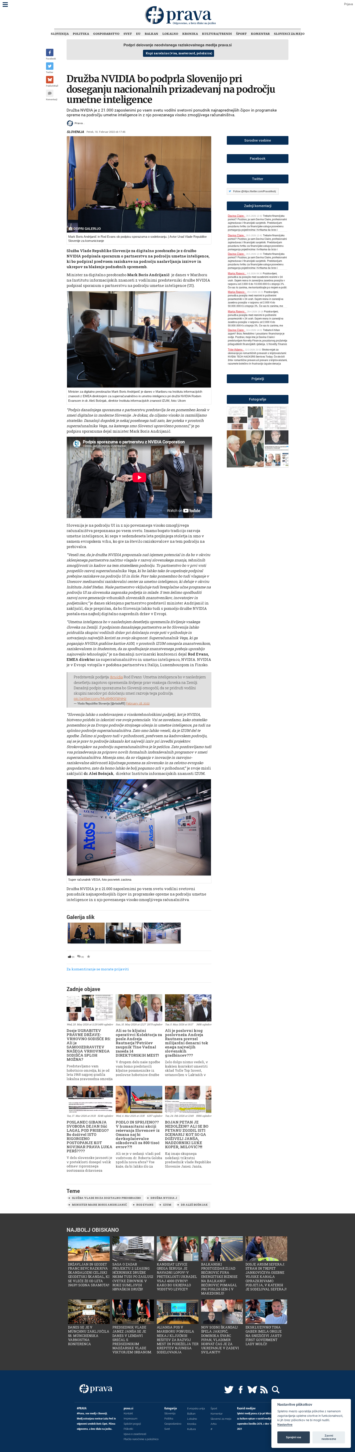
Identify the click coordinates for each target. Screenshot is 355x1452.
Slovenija (60, 34)
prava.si (225, 45)
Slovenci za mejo (289, 34)
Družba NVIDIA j (163, 1198)
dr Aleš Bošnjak (194, 1204)
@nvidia (116, 677)
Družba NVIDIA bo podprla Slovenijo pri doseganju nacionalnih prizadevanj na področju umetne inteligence (171, 89)
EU (138, 34)
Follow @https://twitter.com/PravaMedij (254, 191)
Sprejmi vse (293, 1437)
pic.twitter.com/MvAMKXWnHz (100, 698)
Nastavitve (285, 1424)
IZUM (167, 1204)
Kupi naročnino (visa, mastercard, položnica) (179, 53)
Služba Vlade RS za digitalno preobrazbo (106, 1198)
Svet (127, 34)
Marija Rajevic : (237, 273)
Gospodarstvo (106, 34)
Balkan (151, 34)
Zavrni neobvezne (329, 1437)
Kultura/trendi (217, 34)
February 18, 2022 (138, 703)
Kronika (190, 34)
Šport (241, 34)
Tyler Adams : (236, 349)
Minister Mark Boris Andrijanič (99, 1204)
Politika (81, 34)
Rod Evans (144, 1204)
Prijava (348, 4)
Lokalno (170, 34)
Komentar (260, 34)
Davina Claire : (236, 215)
